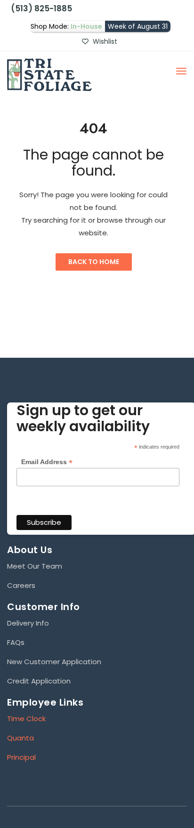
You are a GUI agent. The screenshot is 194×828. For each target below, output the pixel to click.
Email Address (47, 462)
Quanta (20, 738)
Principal (21, 757)
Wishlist (104, 41)
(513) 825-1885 (39, 8)
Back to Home (93, 261)
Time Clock (26, 718)
